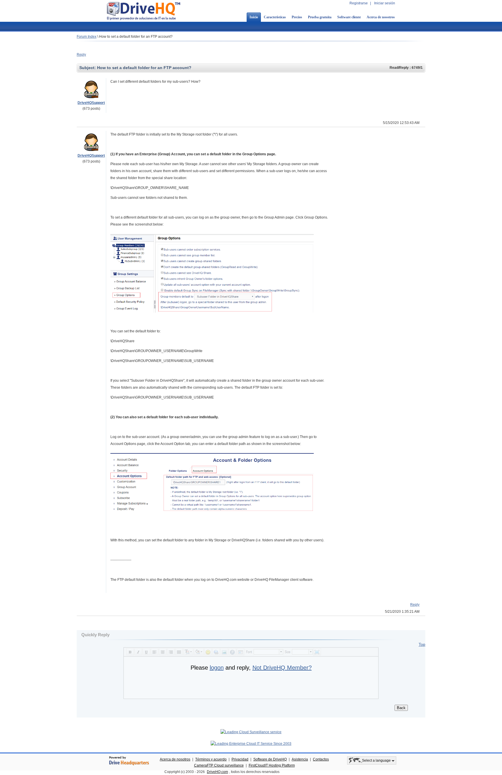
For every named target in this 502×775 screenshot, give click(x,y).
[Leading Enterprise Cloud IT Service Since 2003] (251, 744)
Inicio (254, 17)
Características (275, 17)
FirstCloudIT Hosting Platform (272, 765)
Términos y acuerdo (211, 759)
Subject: (88, 67)
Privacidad (240, 759)
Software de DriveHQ (270, 759)
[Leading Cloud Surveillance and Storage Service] (251, 732)
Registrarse (358, 3)
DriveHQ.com (217, 772)
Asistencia (300, 759)
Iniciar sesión (384, 3)
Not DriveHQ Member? (282, 667)
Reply (81, 55)
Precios (297, 17)
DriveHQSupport (91, 103)
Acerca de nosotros (381, 17)
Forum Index (86, 37)
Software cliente (349, 17)
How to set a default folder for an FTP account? (136, 37)
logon (217, 667)
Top (422, 644)
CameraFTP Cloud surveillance (219, 765)
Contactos (321, 759)
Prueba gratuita (319, 17)
